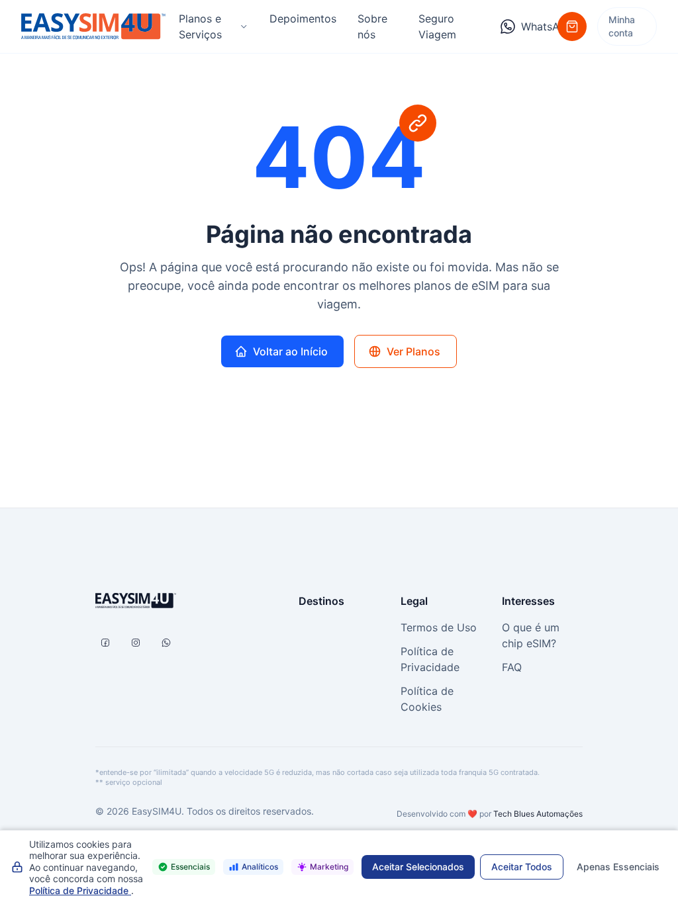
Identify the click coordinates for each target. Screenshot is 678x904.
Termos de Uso (439, 627)
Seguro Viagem (437, 26)
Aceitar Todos (521, 866)
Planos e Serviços (200, 26)
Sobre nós (372, 26)
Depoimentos (302, 18)
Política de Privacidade (80, 890)
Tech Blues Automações (538, 814)
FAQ (512, 667)
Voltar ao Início (290, 351)
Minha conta (621, 26)
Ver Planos (413, 351)
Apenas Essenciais (618, 866)
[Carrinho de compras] (572, 26)
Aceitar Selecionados (418, 866)
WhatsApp (539, 26)
